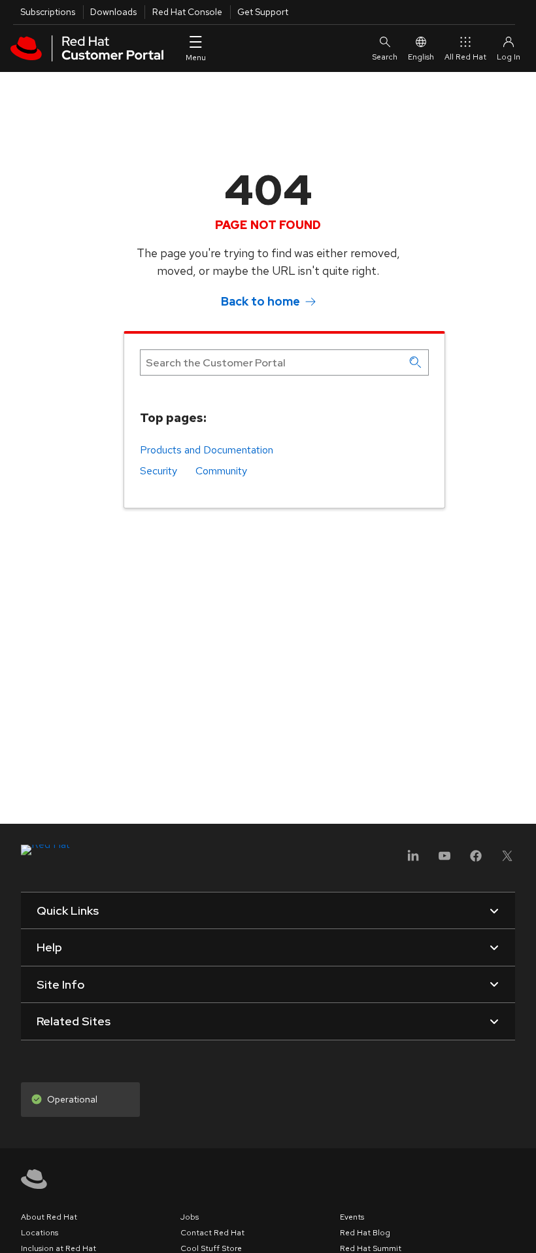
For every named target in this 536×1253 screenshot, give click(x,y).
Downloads (113, 12)
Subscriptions (47, 12)
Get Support (262, 12)
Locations (39, 1232)
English (421, 57)
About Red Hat (49, 1217)
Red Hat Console (187, 12)
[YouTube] (444, 860)
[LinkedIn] (413, 860)
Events (352, 1217)
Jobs (189, 1217)
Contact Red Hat (212, 1232)
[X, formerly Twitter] (507, 860)
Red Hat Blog (365, 1232)
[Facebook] (476, 860)
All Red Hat (465, 57)
